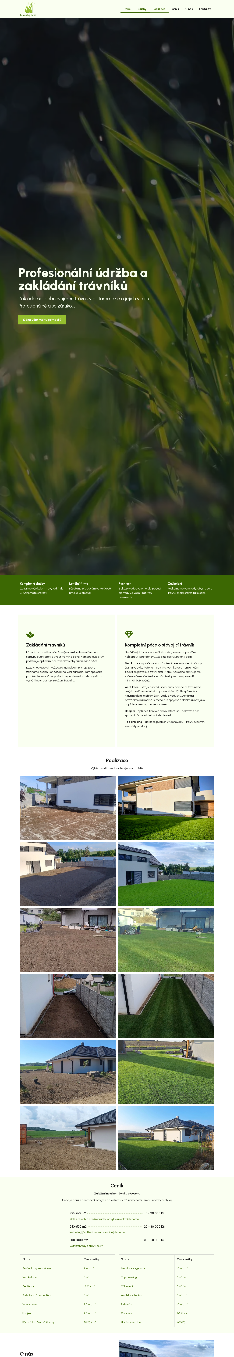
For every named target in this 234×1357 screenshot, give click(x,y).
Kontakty (205, 9)
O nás (189, 9)
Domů (127, 9)
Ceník (175, 9)
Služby (142, 9)
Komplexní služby (32, 583)
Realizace (159, 9)
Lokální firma (78, 583)
